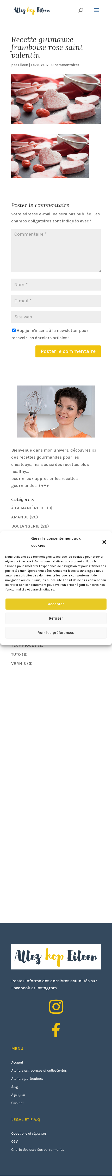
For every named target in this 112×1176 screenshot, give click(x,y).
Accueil (17, 1062)
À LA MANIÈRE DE (28, 507)
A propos (18, 1094)
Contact (17, 1102)
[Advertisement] (50, 707)
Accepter (56, 604)
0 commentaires (65, 65)
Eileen (23, 65)
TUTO (16, 654)
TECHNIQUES (24, 645)
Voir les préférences (56, 632)
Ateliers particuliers (27, 1078)
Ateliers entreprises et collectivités (39, 1070)
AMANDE (20, 517)
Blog (14, 1086)
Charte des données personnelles (37, 1149)
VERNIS (18, 663)
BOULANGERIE (25, 526)
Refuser (56, 618)
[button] (104, 542)
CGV (14, 1141)
